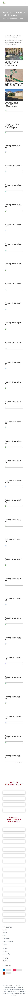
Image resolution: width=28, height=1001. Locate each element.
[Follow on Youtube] (4, 973)
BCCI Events (6, 961)
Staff (4, 935)
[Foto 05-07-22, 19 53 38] (14, 644)
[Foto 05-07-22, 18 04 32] (14, 172)
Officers (5, 932)
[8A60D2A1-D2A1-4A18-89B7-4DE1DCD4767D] (14, 111)
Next (20, 763)
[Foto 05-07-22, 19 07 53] (14, 290)
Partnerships (6, 938)
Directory (5, 951)
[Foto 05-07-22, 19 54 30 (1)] (14, 723)
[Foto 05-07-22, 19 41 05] (14, 349)
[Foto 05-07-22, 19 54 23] (14, 683)
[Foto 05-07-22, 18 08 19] (14, 231)
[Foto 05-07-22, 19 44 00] (14, 408)
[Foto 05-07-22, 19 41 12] (14, 368)
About (4, 930)
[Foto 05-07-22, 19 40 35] (14, 329)
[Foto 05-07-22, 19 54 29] (14, 703)
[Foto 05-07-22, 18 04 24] (14, 152)
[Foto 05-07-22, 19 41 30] (14, 388)
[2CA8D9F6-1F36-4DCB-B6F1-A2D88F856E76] (14, 60)
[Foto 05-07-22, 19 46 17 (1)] (14, 467)
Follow (8, 970)
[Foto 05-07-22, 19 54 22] (14, 664)
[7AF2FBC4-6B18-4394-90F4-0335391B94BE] (14, 101)
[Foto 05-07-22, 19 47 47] (14, 546)
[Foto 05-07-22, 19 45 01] (14, 447)
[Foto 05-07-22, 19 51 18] (14, 605)
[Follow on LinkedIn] (4, 970)
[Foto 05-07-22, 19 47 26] (14, 506)
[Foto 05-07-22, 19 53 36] (14, 624)
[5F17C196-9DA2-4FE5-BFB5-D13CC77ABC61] (14, 81)
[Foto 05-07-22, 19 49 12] (14, 565)
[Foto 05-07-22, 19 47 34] (14, 526)
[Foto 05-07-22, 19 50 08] (14, 585)
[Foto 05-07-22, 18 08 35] (14, 270)
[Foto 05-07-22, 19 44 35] (14, 427)
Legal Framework (8, 941)
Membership (6, 954)
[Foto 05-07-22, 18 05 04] (14, 211)
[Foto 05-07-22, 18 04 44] (14, 191)
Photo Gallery (18, 19)
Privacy (5, 944)
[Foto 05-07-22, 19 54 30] (14, 742)
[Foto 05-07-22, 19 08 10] (14, 309)
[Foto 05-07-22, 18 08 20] (14, 250)
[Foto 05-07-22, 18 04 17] (14, 132)
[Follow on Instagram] (14, 970)
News (12, 19)
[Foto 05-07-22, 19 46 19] (14, 486)
